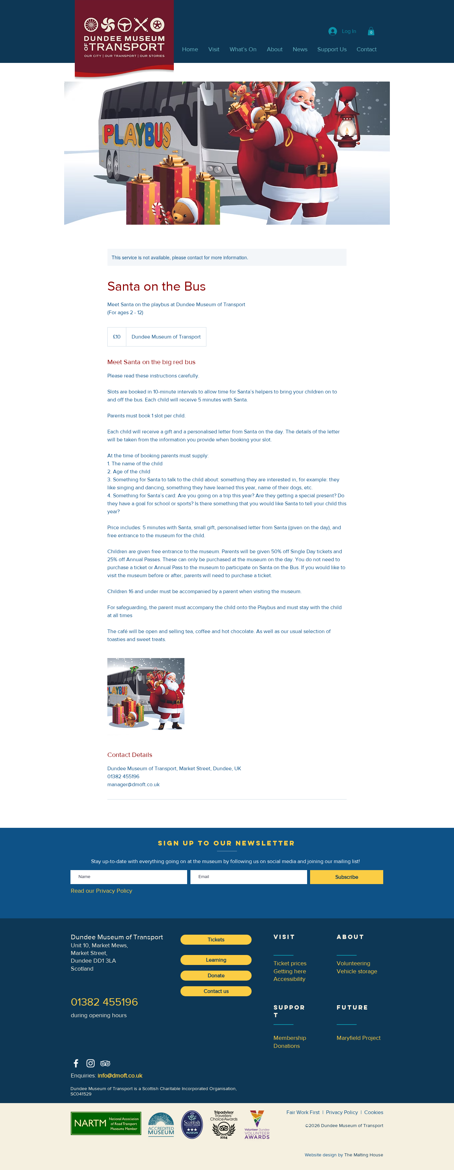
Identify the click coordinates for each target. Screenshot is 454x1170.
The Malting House (363, 1154)
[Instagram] (90, 1063)
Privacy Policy (342, 1112)
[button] (371, 31)
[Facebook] (75, 1063)
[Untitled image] (145, 696)
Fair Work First (303, 1112)
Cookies (373, 1112)
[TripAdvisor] (105, 1063)
